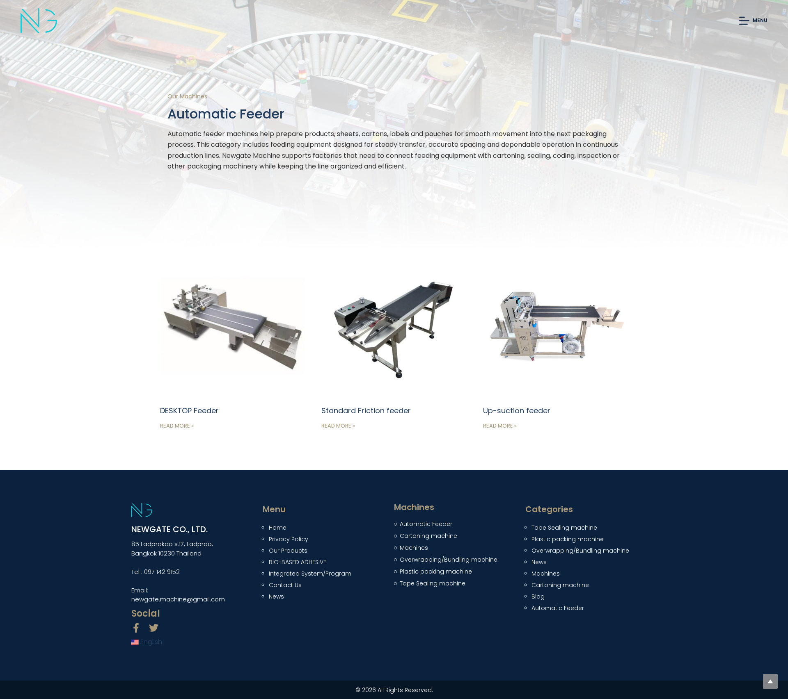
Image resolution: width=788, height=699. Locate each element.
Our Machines (187, 96)
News (276, 596)
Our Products (288, 550)
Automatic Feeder (557, 608)
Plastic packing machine (567, 539)
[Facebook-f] (136, 628)
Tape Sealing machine (564, 528)
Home (277, 528)
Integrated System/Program (310, 573)
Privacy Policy (288, 539)
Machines (545, 573)
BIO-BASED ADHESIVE (297, 562)
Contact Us (285, 585)
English (150, 642)
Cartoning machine (560, 585)
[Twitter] (153, 628)
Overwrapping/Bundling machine (580, 550)
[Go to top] (770, 681)
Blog (538, 596)
